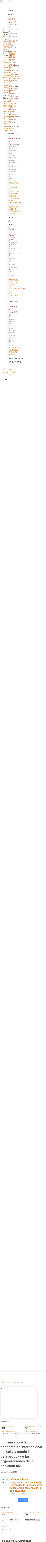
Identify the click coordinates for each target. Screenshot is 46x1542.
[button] (9, 22)
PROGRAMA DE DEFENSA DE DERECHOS (14, 187)
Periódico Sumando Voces (13, 352)
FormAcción (15, 362)
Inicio (2, 1382)
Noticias (13, 302)
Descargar (23, 1500)
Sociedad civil (6, 1530)
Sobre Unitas (11, 12)
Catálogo (9, 1382)
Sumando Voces (19, 1382)
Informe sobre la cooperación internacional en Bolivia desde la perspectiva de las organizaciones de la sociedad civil (26, 1485)
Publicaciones (16, 358)
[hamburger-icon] (7, 8)
